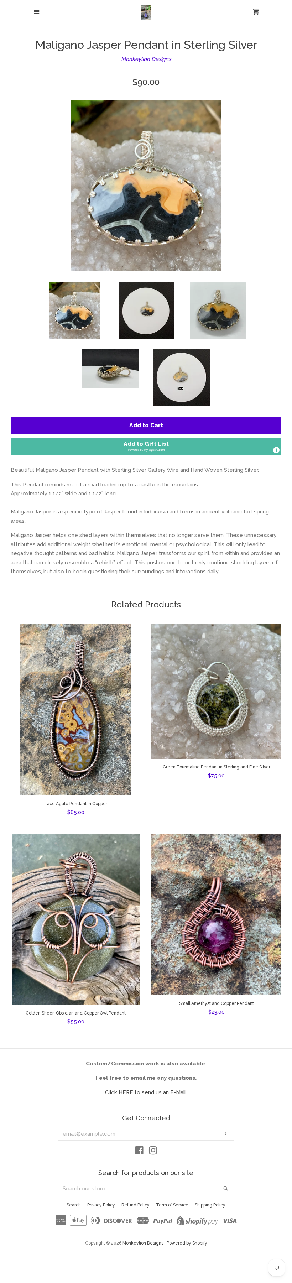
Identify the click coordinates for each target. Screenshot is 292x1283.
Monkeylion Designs (146, 59)
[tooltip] (276, 450)
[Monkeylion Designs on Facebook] (139, 1152)
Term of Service (172, 1205)
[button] (146, 446)
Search (74, 1205)
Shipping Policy (210, 1205)
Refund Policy (135, 1205)
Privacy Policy (101, 1205)
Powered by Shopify (187, 1243)
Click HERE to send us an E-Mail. (146, 1092)
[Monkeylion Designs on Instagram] (153, 1152)
